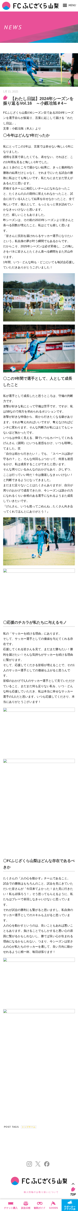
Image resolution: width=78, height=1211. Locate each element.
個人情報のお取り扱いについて (41, 1192)
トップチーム (29, 1127)
